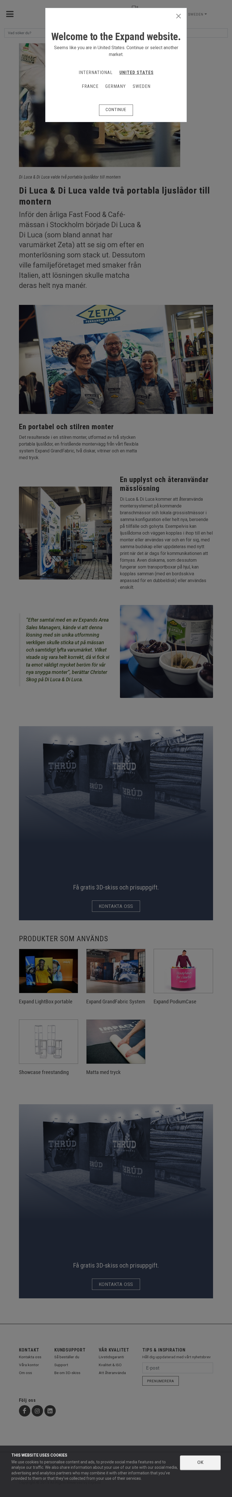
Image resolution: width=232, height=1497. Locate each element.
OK (200, 1462)
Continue (116, 109)
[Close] (178, 16)
